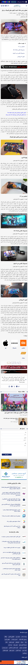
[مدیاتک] (23, 353)
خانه (26, 13)
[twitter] (14, 386)
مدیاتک (23, 358)
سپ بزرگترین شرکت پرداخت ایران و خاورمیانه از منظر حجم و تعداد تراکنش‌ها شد (11, 542)
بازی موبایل (17, 379)
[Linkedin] (1, 5)
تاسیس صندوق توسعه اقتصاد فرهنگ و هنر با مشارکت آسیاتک (11, 510)
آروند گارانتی (18, 650)
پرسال (22, 642)
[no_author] (24, 527)
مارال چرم (18, 636)
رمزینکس (25, 653)
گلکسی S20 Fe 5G (18, 380)
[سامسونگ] (14, 343)
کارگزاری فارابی (11, 636)
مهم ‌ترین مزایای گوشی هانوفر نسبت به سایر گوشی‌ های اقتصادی (11, 553)
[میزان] (24, 516)
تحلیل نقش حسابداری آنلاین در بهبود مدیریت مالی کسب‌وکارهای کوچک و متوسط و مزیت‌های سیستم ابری (11, 494)
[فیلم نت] (24, 536)
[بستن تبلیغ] (1, 1)
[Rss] (6, 5)
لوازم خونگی (5, 650)
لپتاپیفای (17, 642)
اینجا (16, 63)
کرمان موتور (11, 650)
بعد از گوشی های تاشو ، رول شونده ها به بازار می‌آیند (16, 115)
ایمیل (25, 437)
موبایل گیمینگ (22, 382)
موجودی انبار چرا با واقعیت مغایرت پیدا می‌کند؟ (11, 516)
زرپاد (26, 642)
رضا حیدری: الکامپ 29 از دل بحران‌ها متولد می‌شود (12, 526)
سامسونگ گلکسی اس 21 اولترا (19, 53)
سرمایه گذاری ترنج (23, 645)
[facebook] (12, 386)
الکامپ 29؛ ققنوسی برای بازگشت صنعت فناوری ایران (15, 413)
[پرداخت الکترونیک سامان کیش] (24, 542)
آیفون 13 (23, 377)
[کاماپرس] (17, 5)
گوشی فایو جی (11, 380)
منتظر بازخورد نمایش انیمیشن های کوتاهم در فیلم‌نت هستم (11, 569)
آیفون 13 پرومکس (21, 56)
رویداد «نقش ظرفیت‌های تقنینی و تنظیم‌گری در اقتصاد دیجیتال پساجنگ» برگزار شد (11, 499)
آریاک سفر (24, 650)
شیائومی (23, 348)
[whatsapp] (9, 386)
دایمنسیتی (12, 379)
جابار (6, 642)
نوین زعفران (11, 642)
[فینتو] (24, 493)
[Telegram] (5, 5)
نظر (25, 443)
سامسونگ (14, 348)
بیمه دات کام (24, 636)
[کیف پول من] (24, 499)
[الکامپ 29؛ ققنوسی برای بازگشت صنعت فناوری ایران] (14, 402)
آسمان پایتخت (14, 639)
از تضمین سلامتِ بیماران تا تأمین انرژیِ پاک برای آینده (11, 574)
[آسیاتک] (24, 510)
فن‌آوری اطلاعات (21, 13)
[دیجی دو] (24, 553)
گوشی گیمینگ (5, 380)
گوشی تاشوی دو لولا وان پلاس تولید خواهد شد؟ (16, 112)
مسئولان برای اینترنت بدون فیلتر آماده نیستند (10, 419)
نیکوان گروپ (7, 639)
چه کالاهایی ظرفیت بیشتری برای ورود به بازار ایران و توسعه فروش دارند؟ (10, 558)
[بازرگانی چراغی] (24, 558)
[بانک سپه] (24, 574)
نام (25, 432)
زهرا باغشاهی (23, 17)
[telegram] (17, 386)
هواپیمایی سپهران (23, 647)
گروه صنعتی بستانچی (13, 647)
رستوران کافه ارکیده (23, 639)
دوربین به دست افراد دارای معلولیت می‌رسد (12, 547)
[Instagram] (3, 5)
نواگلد (6, 636)
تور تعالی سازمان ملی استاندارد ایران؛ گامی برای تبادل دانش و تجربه (11, 563)
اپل (5, 348)
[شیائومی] (23, 343)
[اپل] (5, 343)
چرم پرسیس (4, 647)
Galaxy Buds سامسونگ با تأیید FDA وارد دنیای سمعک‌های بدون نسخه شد (11, 505)
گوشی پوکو (10, 377)
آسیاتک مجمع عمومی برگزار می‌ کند (13, 521)
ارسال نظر (6, 454)
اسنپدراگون (22, 379)
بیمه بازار (10, 645)
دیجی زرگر (16, 645)
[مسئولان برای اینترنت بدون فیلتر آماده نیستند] (23, 421)
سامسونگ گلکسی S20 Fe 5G (19, 50)
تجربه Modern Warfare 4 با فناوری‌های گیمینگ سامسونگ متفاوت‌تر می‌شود (10, 488)
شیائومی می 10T (21, 46)
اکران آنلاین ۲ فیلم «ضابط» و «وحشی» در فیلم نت (10, 536)
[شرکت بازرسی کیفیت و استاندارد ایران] (24, 564)
